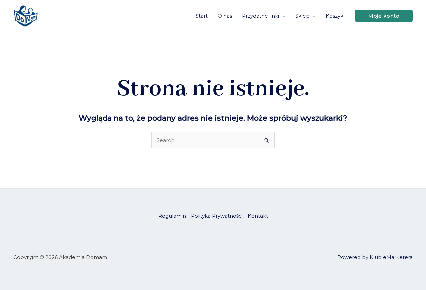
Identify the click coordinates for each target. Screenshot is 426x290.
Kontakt (258, 216)
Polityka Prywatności (217, 216)
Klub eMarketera (391, 257)
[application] (282, 16)
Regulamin (172, 216)
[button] (384, 16)
